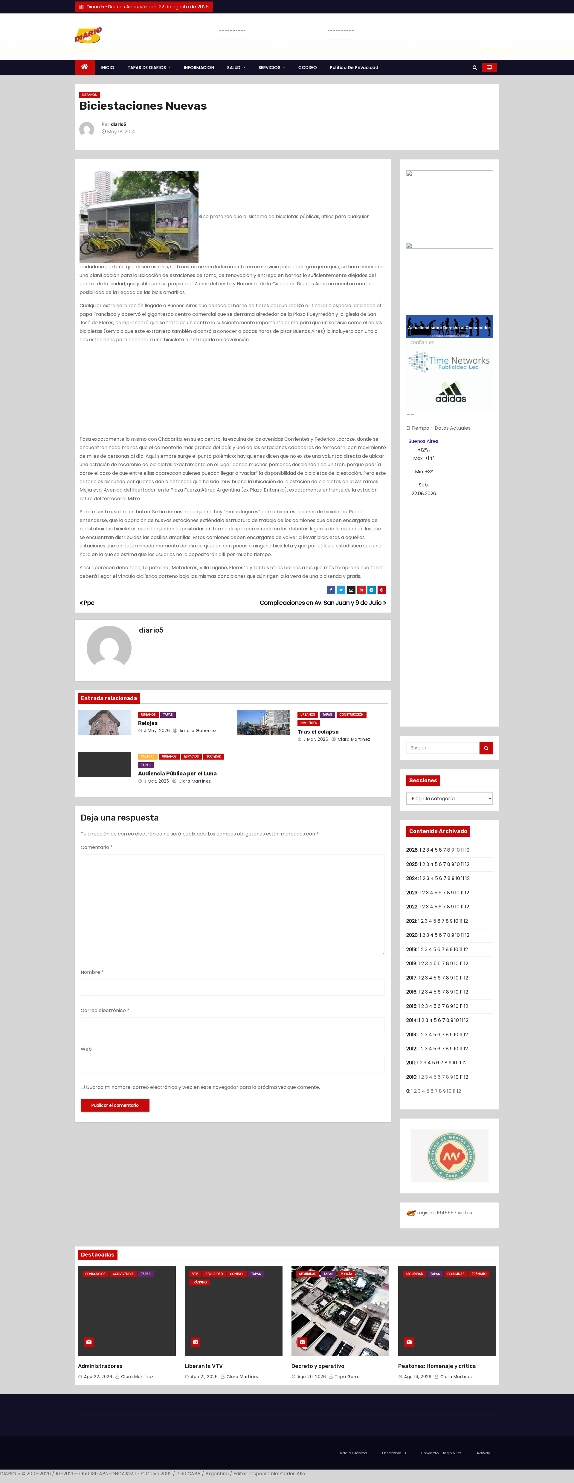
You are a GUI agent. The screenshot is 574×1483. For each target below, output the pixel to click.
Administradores (100, 1366)
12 (467, 864)
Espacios (191, 756)
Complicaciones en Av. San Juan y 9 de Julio (321, 603)
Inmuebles (308, 723)
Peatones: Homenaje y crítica (437, 1366)
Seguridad (214, 1274)
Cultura (148, 756)
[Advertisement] (233, 391)
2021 (411, 921)
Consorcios (96, 1274)
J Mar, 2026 (315, 739)
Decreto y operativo (317, 1366)
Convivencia (123, 1274)
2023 (411, 892)
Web (86, 1049)
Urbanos (89, 95)
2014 (411, 1020)
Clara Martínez (353, 739)
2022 (411, 906)
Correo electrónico (105, 1010)
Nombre (92, 972)
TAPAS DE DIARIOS (148, 68)
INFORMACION (199, 68)
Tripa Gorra (346, 1377)
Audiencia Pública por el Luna (177, 773)
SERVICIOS (270, 68)
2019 (411, 949)
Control (237, 1274)
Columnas (456, 1274)
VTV (195, 1274)
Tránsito (199, 1282)
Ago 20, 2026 (311, 1377)
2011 (410, 1062)
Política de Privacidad (354, 68)
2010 (411, 1077)
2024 (412, 878)
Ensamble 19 (394, 1453)
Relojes (148, 723)
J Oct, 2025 (156, 781)
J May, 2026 (156, 731)
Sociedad (213, 756)
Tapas (168, 714)
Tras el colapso (318, 732)
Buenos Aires (423, 441)
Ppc (88, 603)
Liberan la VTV (204, 1366)
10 (457, 864)
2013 (411, 1034)
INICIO (108, 68)
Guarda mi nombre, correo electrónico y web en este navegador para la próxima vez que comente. (203, 1087)
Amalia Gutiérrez (197, 731)
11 (462, 864)
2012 (411, 1048)
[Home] (85, 67)
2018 (411, 963)
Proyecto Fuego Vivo (441, 1453)
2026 (412, 850)
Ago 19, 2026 (417, 1377)
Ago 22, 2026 (98, 1377)
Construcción (352, 714)
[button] (475, 67)
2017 (411, 977)
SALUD (234, 68)
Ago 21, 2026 (204, 1377)
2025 (412, 864)
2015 (411, 1006)
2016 (411, 991)
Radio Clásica (353, 1453)
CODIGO (307, 68)
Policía (346, 1274)
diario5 (118, 124)
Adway (483, 1453)
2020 (412, 935)
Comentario (97, 847)
